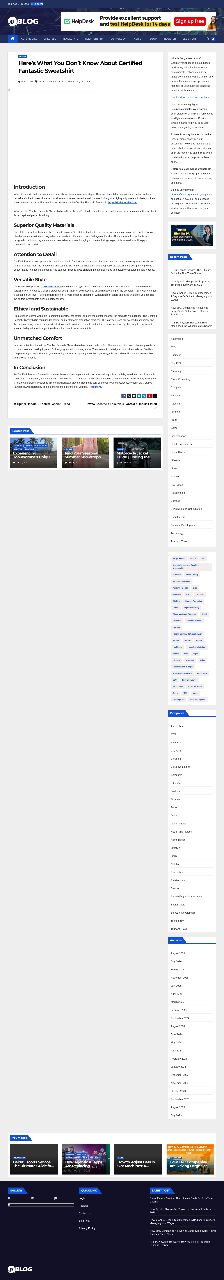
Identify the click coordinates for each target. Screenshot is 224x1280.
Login (154, 38)
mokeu (202, 660)
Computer (176, 387)
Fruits (174, 420)
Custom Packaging (193, 601)
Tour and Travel (179, 541)
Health (199, 640)
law (186, 654)
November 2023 (180, 1083)
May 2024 (176, 1042)
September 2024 (180, 1018)
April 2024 (176, 1050)
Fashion (137, 38)
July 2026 (176, 961)
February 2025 (179, 1010)
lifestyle (176, 660)
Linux (174, 468)
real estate (202, 673)
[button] (208, 38)
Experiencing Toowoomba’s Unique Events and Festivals (32, 457)
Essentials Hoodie (195, 621)
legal (195, 654)
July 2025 (176, 985)
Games (188, 640)
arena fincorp (192, 575)
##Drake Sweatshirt (68, 81)
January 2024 (178, 1067)
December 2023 (180, 1075)
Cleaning (176, 371)
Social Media (178, 517)
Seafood (175, 501)
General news (40, 445)
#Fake (193, 559)
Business (18, 445)
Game (174, 428)
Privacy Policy (87, 1228)
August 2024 (178, 1026)
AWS (173, 347)
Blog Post (84, 1220)
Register (170, 38)
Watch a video (178, 97)
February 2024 (179, 1058)
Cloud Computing (180, 379)
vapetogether (178, 700)
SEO (175, 680)
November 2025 (180, 977)
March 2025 (177, 1002)
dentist (176, 608)
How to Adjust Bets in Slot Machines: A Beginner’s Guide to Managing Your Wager (192, 296)
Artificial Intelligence (181, 581)
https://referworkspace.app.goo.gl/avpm (192, 194)
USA (185, 693)
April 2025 (176, 994)
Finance (175, 411)
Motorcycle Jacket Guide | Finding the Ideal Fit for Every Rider (137, 457)
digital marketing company (184, 614)
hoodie (176, 654)
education (177, 621)
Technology (117, 38)
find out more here (199, 97)
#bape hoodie (179, 559)
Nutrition (175, 476)
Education (176, 395)
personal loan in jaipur (183, 667)
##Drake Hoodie (48, 81)
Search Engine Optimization (186, 509)
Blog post (189, 38)
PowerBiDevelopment (182, 673)
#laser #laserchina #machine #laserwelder (186, 566)
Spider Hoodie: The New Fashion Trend (43, 404)
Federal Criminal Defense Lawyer (187, 634)
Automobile (29, 38)
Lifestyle (50, 38)
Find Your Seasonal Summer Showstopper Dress (84, 457)
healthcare (177, 647)
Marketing (190, 660)
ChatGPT (176, 363)
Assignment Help (180, 588)
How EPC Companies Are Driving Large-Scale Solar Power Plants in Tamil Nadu (190, 311)
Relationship (94, 38)
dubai (204, 614)
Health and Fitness (181, 444)
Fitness (176, 640)
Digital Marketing (191, 608)
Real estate (70, 38)
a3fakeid (177, 575)
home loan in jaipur (197, 647)
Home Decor (178, 452)
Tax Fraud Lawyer (189, 680)
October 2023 (178, 1091)
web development (198, 700)
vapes (195, 693)
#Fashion (85, 81)
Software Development (183, 525)
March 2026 (177, 969)
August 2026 (178, 953)
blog (195, 588)
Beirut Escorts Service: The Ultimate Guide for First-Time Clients (32, 1166)
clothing (176, 601)
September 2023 (180, 1099)
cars (188, 594)
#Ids (203, 559)
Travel (175, 693)
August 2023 (178, 1107)
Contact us (85, 1213)
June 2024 (177, 1034)
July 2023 (176, 1115)
